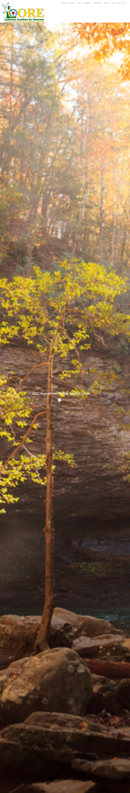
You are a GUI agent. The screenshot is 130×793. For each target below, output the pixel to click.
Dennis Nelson (67, 399)
